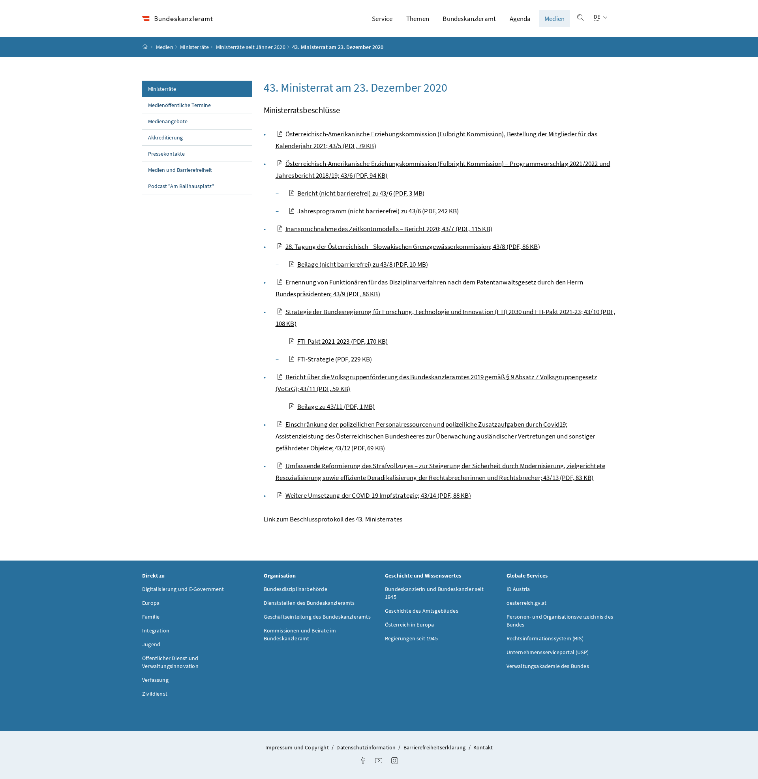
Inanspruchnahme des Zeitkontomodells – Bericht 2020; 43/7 (389, 228)
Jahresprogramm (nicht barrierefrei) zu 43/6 (378, 211)
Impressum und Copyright (297, 747)
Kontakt (483, 747)
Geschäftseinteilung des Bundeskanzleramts (317, 616)
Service (382, 18)
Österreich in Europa (409, 624)
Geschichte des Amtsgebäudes (421, 610)
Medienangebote (168, 121)
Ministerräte (194, 47)
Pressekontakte (166, 153)
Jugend (151, 644)
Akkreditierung (165, 137)
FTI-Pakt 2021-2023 (342, 341)
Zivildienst (154, 693)
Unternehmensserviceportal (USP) (548, 652)
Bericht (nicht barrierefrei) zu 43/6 (360, 193)
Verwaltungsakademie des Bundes (548, 666)
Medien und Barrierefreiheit (180, 169)
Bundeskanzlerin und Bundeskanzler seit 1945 (434, 592)
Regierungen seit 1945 (411, 638)
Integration (155, 630)
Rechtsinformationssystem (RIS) (545, 638)
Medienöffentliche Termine (179, 105)
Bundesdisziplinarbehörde (295, 589)
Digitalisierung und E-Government (183, 589)
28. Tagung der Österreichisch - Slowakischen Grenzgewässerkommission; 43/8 (412, 246)
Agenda (520, 18)
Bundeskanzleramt (469, 18)
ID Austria (518, 589)
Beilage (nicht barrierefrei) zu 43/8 (362, 264)
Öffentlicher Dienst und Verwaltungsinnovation (170, 662)
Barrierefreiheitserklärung (435, 747)
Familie (150, 616)
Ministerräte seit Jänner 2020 (250, 47)
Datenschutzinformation (366, 747)
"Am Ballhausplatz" (181, 186)
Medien (554, 18)
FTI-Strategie (334, 359)
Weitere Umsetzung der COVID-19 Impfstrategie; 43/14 (378, 495)
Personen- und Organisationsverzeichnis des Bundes (560, 620)
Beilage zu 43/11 (336, 406)
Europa (150, 602)
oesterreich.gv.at (527, 602)
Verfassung (155, 679)
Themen (417, 18)
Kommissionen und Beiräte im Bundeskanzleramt (300, 634)
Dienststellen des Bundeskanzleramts (309, 602)
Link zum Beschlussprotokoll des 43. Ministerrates (333, 519)
